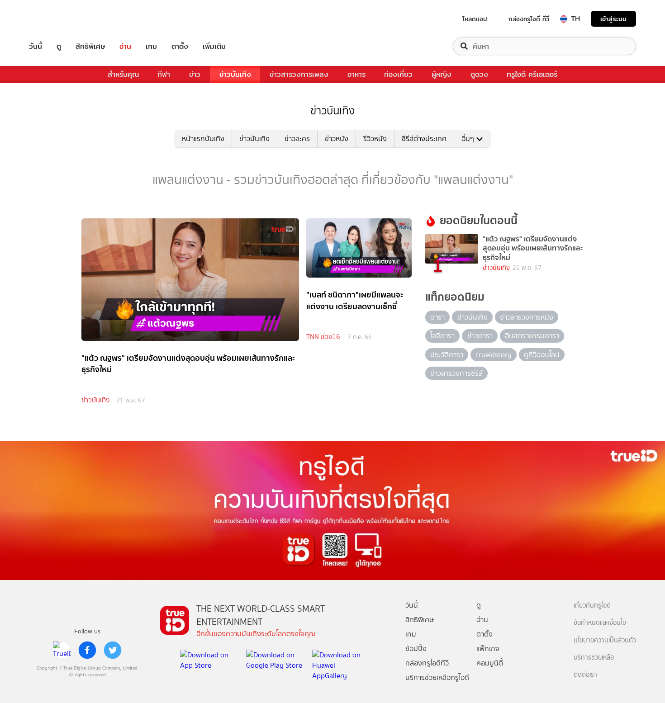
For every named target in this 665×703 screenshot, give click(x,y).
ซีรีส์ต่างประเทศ (424, 138)
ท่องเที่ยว (398, 74)
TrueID (56, 19)
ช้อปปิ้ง (416, 648)
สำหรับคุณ (123, 74)
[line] (62, 650)
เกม (151, 46)
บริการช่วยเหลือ (594, 657)
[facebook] (87, 650)
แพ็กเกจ (487, 648)
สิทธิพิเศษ (90, 46)
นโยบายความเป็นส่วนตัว (605, 640)
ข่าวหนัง (336, 138)
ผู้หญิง (441, 74)
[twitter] (113, 650)
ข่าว (194, 74)
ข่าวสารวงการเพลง (299, 74)
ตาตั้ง (179, 46)
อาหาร (356, 74)
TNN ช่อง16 (323, 337)
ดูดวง (479, 74)
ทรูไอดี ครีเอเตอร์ (532, 74)
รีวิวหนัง (375, 138)
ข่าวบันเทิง (235, 74)
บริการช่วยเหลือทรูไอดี (437, 677)
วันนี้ (35, 46)
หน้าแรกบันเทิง (203, 138)
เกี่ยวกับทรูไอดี (592, 605)
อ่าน (125, 46)
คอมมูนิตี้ (489, 663)
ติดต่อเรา (585, 674)
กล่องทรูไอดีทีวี (427, 663)
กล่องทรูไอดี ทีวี (528, 19)
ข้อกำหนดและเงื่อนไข (600, 623)
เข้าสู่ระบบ (613, 19)
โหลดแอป (474, 19)
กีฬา (163, 74)
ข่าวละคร (297, 138)
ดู (59, 46)
